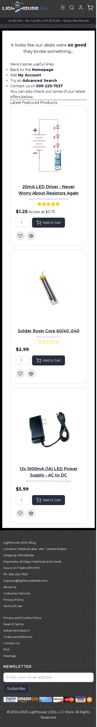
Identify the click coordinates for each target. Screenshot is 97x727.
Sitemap (9, 656)
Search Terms (13, 624)
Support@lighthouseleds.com (25, 580)
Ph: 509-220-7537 (15, 574)
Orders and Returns (17, 637)
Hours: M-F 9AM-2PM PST (21, 568)
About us (9, 587)
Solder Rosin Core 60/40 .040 (48, 330)
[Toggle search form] (72, 7)
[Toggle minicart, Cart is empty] (90, 7)
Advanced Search (16, 630)
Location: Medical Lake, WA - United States (34, 549)
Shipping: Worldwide (18, 555)
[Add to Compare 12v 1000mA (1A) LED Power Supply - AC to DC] (31, 513)
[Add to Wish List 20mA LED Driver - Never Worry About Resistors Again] (20, 235)
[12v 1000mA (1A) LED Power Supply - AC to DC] (48, 427)
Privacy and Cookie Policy (22, 618)
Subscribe (16, 688)
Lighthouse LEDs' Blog (19, 542)
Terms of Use (12, 606)
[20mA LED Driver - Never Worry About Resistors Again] (48, 145)
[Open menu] (63, 7)
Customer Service (16, 593)
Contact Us (11, 643)
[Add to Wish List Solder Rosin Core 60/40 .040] (20, 373)
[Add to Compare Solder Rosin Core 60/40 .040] (31, 373)
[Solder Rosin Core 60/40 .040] (48, 289)
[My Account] (81, 7)
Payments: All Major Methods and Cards (32, 561)
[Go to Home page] (24, 7)
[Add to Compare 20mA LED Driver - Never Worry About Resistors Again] (31, 235)
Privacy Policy (13, 599)
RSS (6, 649)
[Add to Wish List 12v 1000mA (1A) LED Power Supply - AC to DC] (20, 513)
